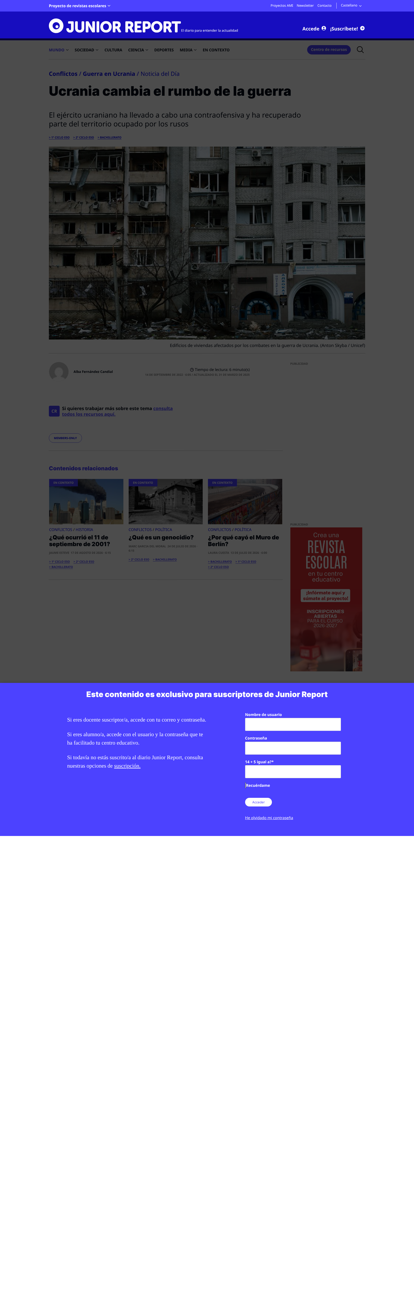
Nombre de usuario (263, 714)
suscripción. (127, 766)
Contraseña (256, 738)
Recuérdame (258, 785)
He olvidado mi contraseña (269, 817)
